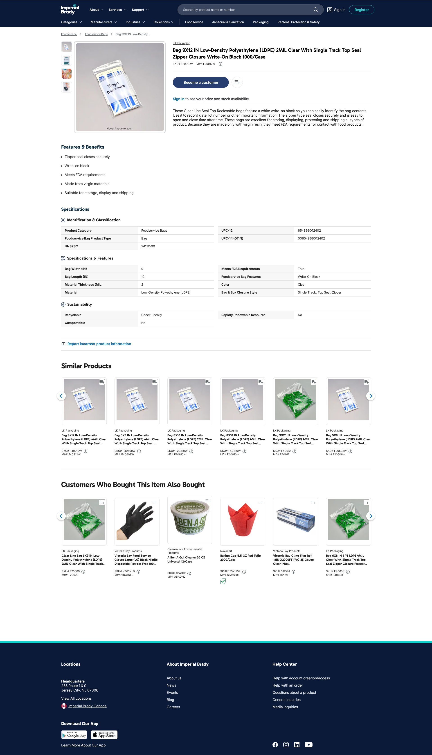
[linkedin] (296, 744)
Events (172, 692)
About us (174, 678)
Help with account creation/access (301, 678)
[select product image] (66, 46)
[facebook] (275, 744)
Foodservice (69, 34)
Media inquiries (285, 707)
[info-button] (220, 64)
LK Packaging (181, 43)
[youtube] (309, 744)
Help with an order (287, 685)
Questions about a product (294, 692)
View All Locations (76, 698)
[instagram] (286, 744)
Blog (170, 699)
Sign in (178, 99)
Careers (173, 707)
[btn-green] (223, 581)
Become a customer (201, 82)
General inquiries (286, 699)
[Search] (316, 9)
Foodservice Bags (96, 34)
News (171, 685)
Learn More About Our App (83, 745)
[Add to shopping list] (102, 382)
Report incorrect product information (99, 343)
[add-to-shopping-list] (237, 82)
